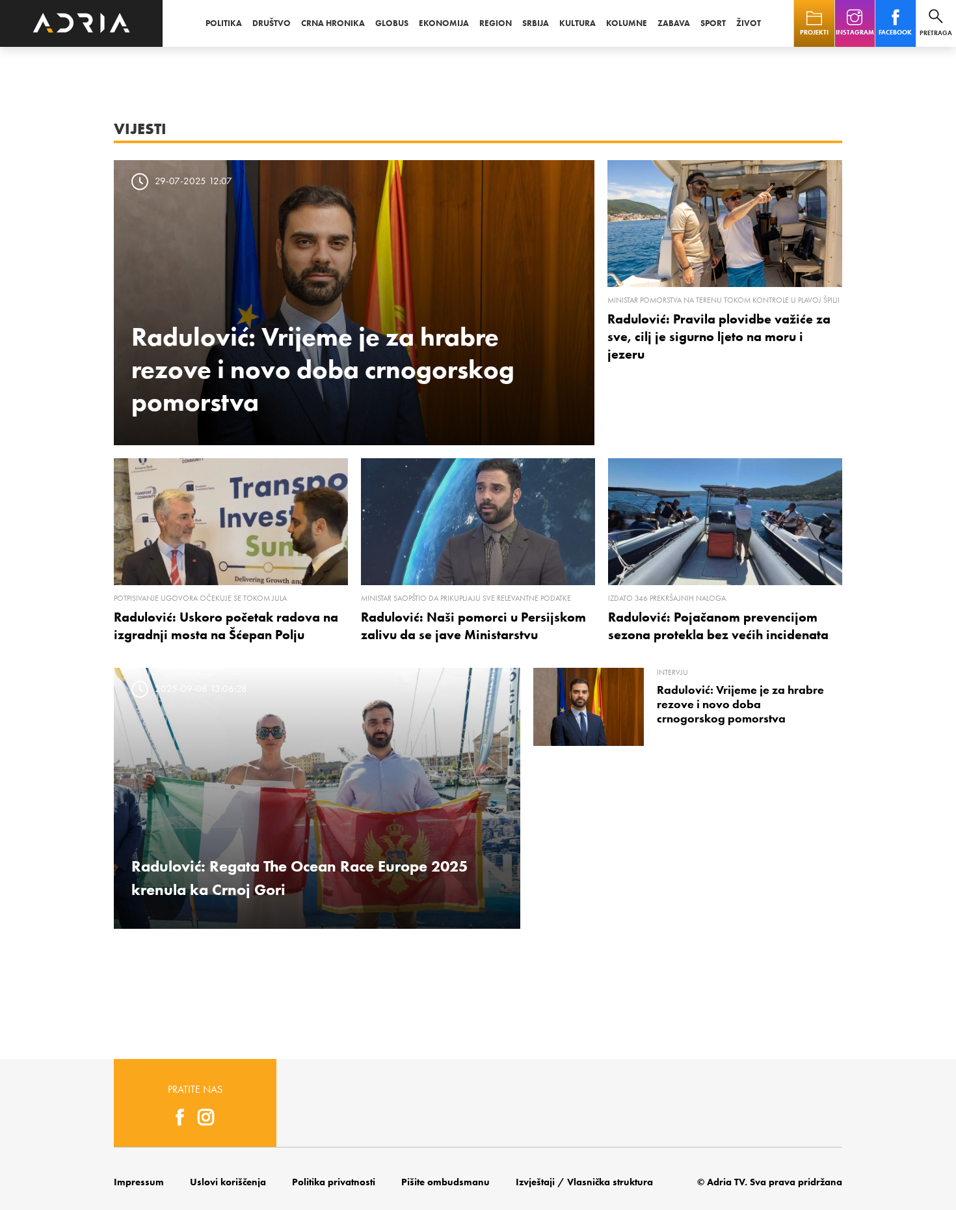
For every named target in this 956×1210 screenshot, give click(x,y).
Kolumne (626, 23)
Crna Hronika (333, 23)
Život (748, 23)
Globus (391, 23)
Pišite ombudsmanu (445, 1182)
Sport (713, 23)
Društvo (271, 23)
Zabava (673, 23)
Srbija (535, 23)
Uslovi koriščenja (228, 1182)
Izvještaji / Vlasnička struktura (584, 1182)
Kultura (577, 23)
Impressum (139, 1182)
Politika (224, 23)
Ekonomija (444, 23)
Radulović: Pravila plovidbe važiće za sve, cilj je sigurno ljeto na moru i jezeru (718, 336)
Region (495, 23)
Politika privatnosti (333, 1182)
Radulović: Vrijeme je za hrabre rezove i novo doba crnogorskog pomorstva (322, 369)
